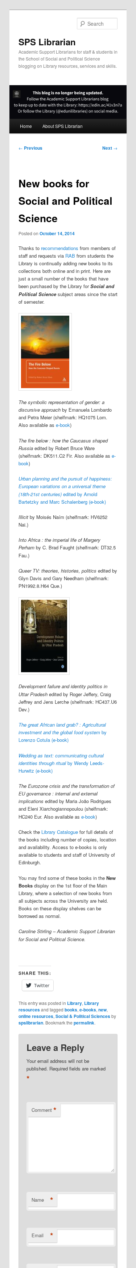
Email (42, 1235)
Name (42, 1200)
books (71, 1009)
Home (26, 126)
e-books (87, 1009)
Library (74, 1003)
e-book (63, 424)
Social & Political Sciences (82, 1016)
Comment (44, 1110)
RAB (70, 255)
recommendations (59, 248)
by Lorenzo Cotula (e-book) (62, 732)
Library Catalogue (59, 831)
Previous (30, 148)
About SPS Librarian (62, 126)
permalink (84, 1022)
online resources (35, 1016)
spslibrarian (30, 1022)
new (102, 1009)
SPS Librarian (47, 42)
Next (110, 148)
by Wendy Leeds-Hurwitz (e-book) (61, 763)
